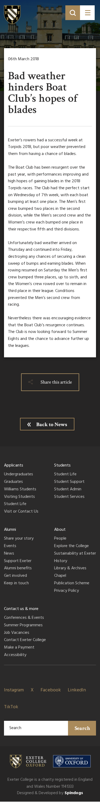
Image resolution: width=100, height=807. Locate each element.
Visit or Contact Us (21, 512)
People (60, 539)
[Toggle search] (72, 12)
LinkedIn (77, 690)
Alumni (10, 529)
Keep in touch (16, 583)
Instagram (14, 690)
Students (62, 465)
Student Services (69, 497)
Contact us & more (21, 608)
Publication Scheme (71, 583)
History (60, 561)
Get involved (15, 576)
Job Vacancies (16, 633)
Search (82, 728)
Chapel (60, 576)
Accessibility (15, 655)
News (9, 554)
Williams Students (20, 489)
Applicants (13, 465)
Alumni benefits (18, 568)
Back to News (51, 424)
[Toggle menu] (87, 12)
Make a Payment (19, 648)
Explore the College (71, 546)
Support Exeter (17, 561)
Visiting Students (19, 497)
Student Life (15, 504)
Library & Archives (70, 568)
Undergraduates (18, 474)
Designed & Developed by (50, 793)
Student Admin (67, 489)
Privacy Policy (66, 591)
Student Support (69, 482)
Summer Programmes (23, 625)
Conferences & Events (24, 618)
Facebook (51, 690)
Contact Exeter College (25, 640)
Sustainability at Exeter (75, 554)
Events (10, 546)
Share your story (19, 539)
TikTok (11, 707)
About (60, 529)
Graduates (13, 482)
